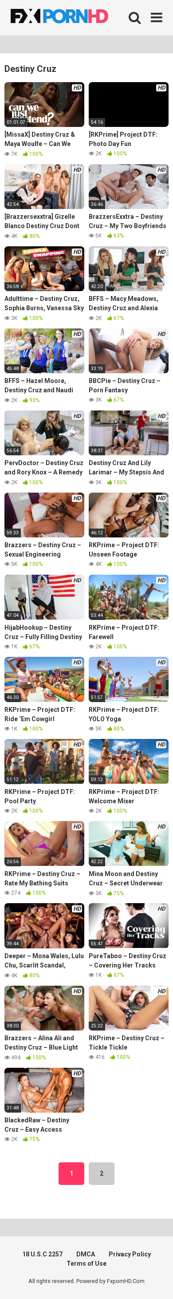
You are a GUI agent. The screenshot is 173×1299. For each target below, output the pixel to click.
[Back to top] (157, 1281)
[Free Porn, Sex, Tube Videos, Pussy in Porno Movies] (71, 17)
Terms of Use (86, 1263)
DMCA (85, 1254)
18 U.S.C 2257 (42, 1254)
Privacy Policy (130, 1254)
